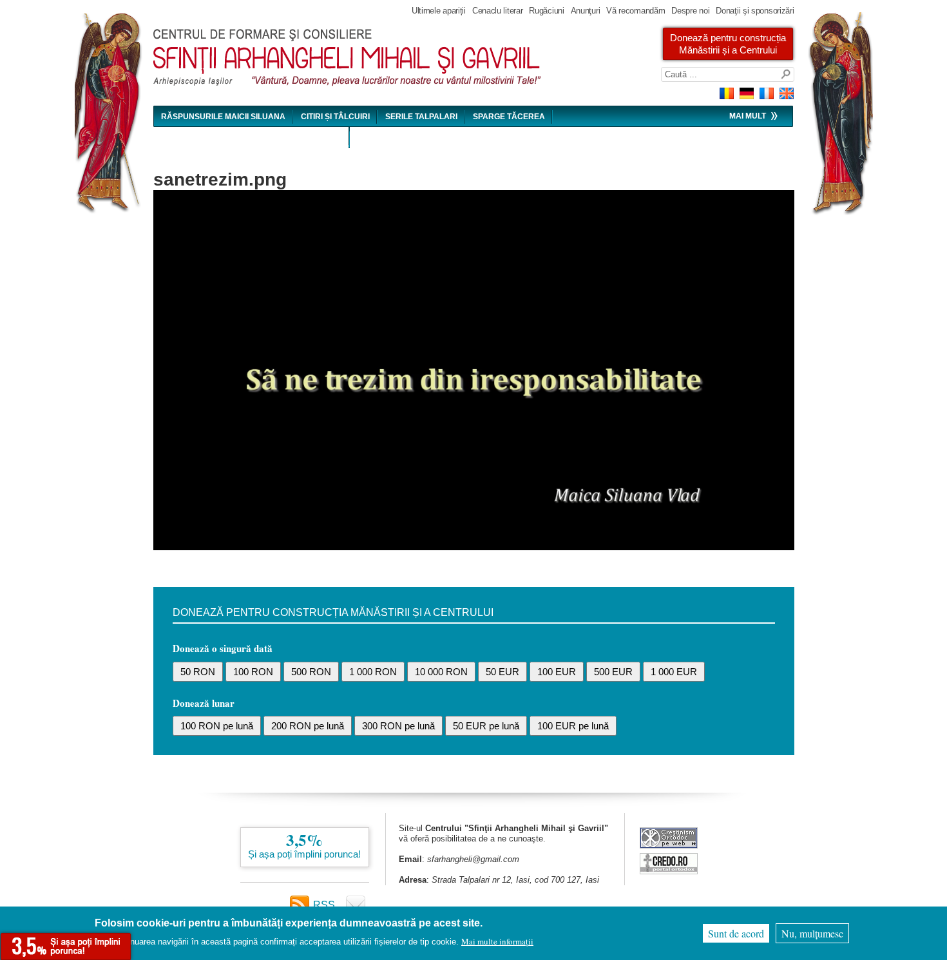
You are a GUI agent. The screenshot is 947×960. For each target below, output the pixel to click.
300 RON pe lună (398, 725)
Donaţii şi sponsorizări (755, 10)
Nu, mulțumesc (812, 933)
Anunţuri (585, 10)
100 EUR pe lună (573, 725)
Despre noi (690, 10)
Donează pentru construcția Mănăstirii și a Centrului (728, 43)
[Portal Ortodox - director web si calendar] (669, 870)
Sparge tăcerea (509, 116)
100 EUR (556, 671)
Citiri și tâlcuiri (335, 116)
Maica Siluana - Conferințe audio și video (251, 137)
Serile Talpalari (421, 116)
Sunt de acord (736, 933)
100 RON (253, 671)
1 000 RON (373, 671)
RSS (324, 904)
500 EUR (613, 671)
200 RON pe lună (307, 725)
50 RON (197, 671)
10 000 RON (441, 671)
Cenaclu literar (497, 10)
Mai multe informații (497, 941)
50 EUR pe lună (486, 725)
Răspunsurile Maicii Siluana (223, 116)
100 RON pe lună (216, 725)
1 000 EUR (674, 671)
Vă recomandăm (635, 10)
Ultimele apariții (439, 10)
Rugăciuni (546, 10)
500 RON (311, 671)
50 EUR (502, 671)
